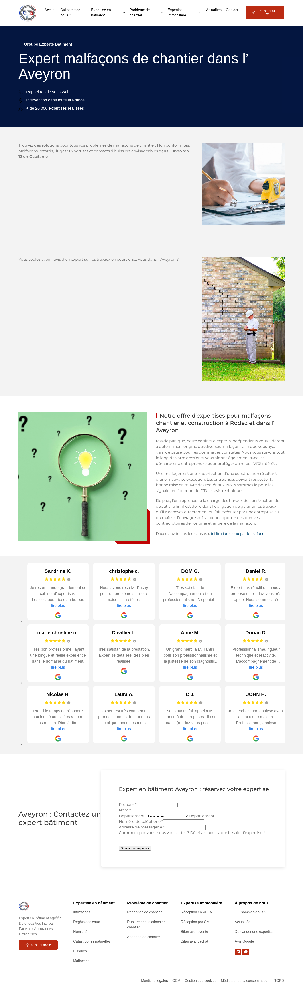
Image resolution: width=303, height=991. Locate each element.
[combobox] (201, 816)
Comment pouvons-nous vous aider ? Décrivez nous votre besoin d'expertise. (192, 832)
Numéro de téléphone (141, 821)
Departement (133, 816)
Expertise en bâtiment (101, 12)
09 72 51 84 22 (267, 12)
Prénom (128, 804)
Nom (125, 810)
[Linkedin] (238, 952)
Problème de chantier (140, 12)
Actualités (214, 10)
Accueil (50, 10)
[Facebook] (245, 952)
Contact (232, 10)
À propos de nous (252, 903)
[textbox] (201, 816)
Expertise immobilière (177, 12)
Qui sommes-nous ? (70, 12)
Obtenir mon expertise (135, 848)
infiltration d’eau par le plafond (237, 533)
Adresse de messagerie (142, 827)
